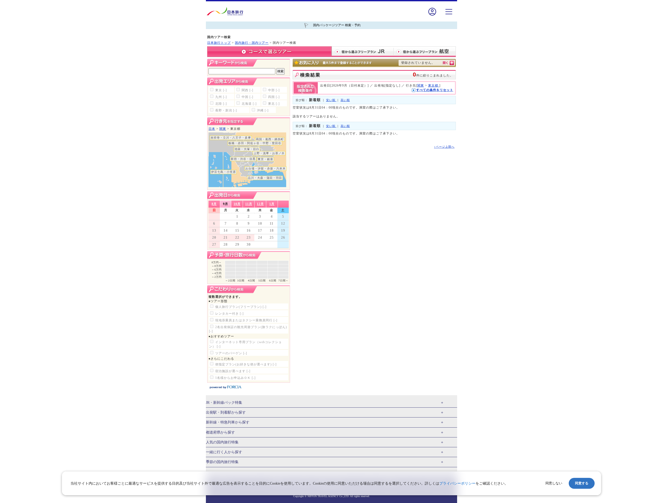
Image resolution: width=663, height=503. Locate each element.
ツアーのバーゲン (231, 353)
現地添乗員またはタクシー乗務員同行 (246, 320)
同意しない (553, 483)
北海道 (249, 103)
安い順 (331, 100)
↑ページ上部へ (444, 146)
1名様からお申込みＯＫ (235, 378)
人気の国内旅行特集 (222, 442)
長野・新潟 (226, 110)
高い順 (345, 100)
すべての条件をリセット (434, 90)
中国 (247, 97)
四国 (274, 97)
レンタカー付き (229, 313)
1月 (272, 204)
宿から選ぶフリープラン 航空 (425, 51)
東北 (274, 103)
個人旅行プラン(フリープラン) (240, 307)
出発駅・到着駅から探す (226, 412)
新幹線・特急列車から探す (227, 422)
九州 (221, 97)
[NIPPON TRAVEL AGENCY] (227, 11)
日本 (211, 129)
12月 (260, 204)
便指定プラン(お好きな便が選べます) (246, 364)
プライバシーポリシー (457, 483)
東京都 (433, 85)
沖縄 (263, 110)
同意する (581, 483)
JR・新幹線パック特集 (224, 403)
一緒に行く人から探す (224, 452)
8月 (214, 204)
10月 (237, 204)
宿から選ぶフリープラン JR (363, 51)
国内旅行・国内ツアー (252, 43)
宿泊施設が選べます (232, 371)
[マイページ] (432, 15)
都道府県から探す (220, 432)
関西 (247, 90)
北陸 (221, 103)
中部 (274, 90)
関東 (222, 129)
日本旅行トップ (219, 43)
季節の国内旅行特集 (222, 462)
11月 (248, 204)
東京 (221, 90)
